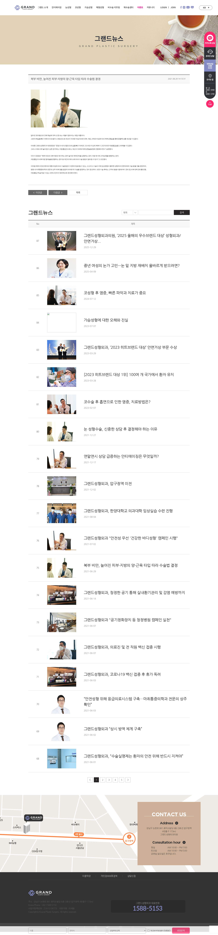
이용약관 (86, 876)
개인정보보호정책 (109, 876)
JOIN (173, 7)
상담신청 (131, 876)
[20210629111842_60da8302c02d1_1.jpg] (59, 108)
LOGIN (163, 7)
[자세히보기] (167, 930)
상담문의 (181, 930)
